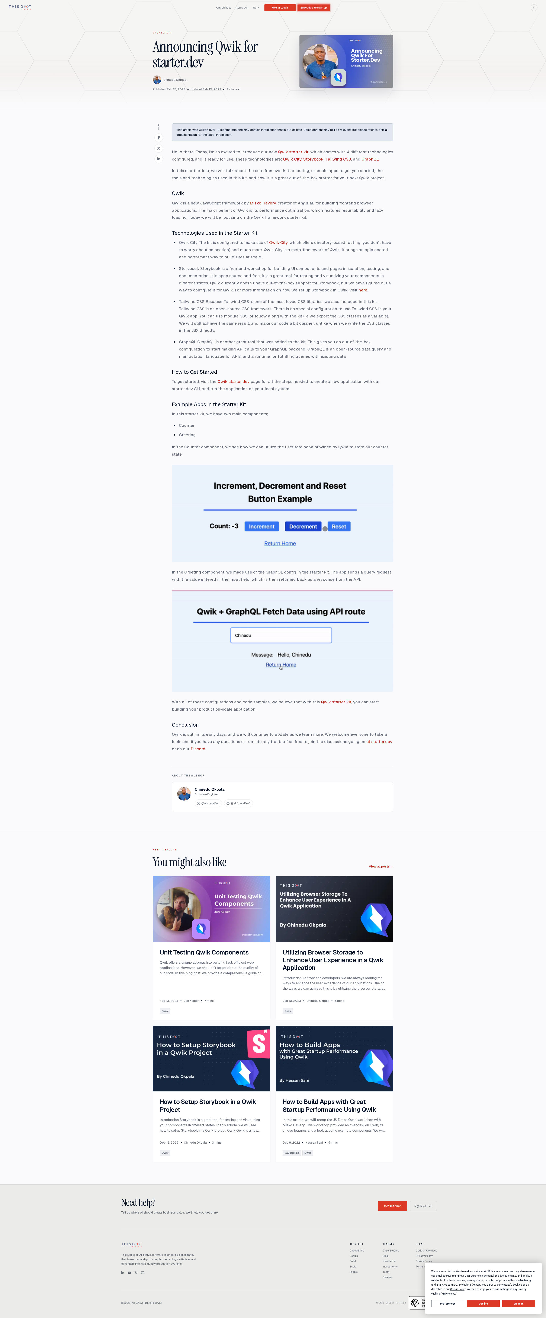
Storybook (313, 159)
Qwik (178, 193)
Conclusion (185, 724)
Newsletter (389, 1261)
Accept (518, 1303)
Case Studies (391, 1250)
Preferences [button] (448, 1293)
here (363, 290)
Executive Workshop (314, 7)
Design (354, 1256)
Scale (353, 1266)
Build (353, 1261)
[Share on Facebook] (158, 137)
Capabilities (223, 7)
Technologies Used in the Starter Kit (214, 233)
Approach (242, 7)
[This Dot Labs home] (20, 7)
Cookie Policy (424, 1261)
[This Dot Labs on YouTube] (129, 1272)
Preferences (448, 1303)
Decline (483, 1303)
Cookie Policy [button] (457, 1289)
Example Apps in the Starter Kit (209, 404)
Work (256, 7)
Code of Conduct (426, 1250)
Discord (198, 749)
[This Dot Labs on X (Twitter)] (136, 1272)
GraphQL (370, 159)
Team (386, 1272)
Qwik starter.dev (234, 381)
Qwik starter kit (293, 152)
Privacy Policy (424, 1256)
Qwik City (292, 159)
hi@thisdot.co (423, 1206)
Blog (385, 1256)
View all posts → (381, 866)
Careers (387, 1277)
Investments (390, 1266)
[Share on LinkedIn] (158, 159)
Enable (354, 1272)
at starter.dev (379, 741)
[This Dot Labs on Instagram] (142, 1272)
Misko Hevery (263, 203)
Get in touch (280, 7)
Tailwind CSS (338, 159)
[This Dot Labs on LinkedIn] (122, 1272)
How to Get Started (194, 372)
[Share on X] (158, 148)
